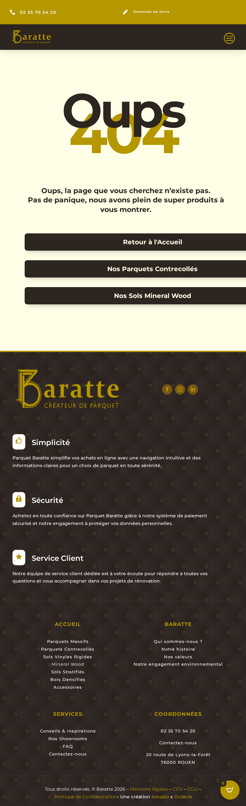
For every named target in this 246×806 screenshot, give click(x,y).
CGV (178, 789)
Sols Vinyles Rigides (67, 656)
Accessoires (67, 687)
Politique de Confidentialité (85, 797)
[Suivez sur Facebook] (167, 389)
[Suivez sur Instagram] (180, 389)
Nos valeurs (178, 656)
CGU (192, 789)
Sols (56, 671)
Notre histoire (178, 649)
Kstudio (160, 797)
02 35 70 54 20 (38, 12)
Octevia (183, 797)
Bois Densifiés (68, 679)
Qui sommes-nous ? (178, 641)
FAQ (68, 746)
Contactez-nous (68, 753)
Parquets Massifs (68, 641)
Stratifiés (73, 671)
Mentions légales (149, 789)
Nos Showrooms (67, 738)
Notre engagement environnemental (178, 664)
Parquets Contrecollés (67, 649)
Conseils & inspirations (68, 730)
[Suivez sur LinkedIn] (193, 389)
